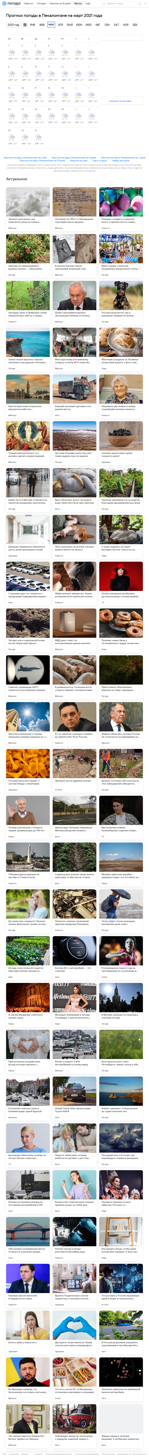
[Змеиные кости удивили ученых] (74, 771)
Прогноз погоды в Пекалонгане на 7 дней (123, 157)
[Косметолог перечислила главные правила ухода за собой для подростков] (74, 1192)
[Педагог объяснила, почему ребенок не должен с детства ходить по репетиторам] (74, 1145)
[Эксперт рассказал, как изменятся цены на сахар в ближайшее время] (28, 209)
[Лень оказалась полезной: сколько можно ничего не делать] (74, 537)
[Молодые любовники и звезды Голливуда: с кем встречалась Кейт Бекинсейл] (74, 1005)
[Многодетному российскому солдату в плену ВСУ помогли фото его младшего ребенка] (74, 350)
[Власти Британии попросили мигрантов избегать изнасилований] (28, 396)
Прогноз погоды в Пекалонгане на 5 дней (74, 157)
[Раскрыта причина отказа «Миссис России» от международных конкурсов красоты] (121, 1192)
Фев (42, 24)
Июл (89, 24)
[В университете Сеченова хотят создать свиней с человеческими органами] (74, 677)
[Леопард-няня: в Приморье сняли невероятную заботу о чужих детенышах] (28, 303)
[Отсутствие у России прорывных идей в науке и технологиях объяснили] (121, 1286)
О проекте (38, 1454)
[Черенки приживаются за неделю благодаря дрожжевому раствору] (121, 490)
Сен (107, 24)
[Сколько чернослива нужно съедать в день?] (121, 443)
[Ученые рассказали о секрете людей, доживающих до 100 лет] (28, 818)
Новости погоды (78, 160)
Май (70, 24)
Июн (79, 24)
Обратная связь (108, 1454)
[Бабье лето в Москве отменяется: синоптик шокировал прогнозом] (28, 490)
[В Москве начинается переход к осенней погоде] (121, 1005)
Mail (4, 1454)
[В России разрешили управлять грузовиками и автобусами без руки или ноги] (121, 1332)
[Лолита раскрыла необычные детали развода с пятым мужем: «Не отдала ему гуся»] (121, 584)
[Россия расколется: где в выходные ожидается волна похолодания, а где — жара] (121, 303)
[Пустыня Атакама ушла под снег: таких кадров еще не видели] (74, 443)
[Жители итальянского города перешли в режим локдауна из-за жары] (28, 724)
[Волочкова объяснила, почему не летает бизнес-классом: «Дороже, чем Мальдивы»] (28, 1145)
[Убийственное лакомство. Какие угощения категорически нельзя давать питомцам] (74, 584)
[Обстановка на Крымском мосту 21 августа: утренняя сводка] (28, 1239)
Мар (51, 24)
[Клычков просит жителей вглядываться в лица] (28, 1286)
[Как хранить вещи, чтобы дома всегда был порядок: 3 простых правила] (121, 1239)
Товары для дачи (120, 160)
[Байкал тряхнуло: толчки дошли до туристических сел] (121, 1098)
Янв (32, 24)
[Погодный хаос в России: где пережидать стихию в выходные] (121, 1145)
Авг (97, 24)
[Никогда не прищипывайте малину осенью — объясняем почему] (28, 256)
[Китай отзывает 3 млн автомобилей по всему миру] (74, 1052)
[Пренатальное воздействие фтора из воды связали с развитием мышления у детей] (28, 1052)
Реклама (24, 1454)
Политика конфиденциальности (58, 1454)
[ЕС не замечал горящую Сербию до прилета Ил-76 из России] (74, 724)
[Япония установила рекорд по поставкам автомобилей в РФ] (28, 1192)
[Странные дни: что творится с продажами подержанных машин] (28, 584)
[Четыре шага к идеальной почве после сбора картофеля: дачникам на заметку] (28, 630)
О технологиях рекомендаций (86, 1454)
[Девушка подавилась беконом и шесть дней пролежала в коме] (28, 537)
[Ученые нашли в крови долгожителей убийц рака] (74, 1239)
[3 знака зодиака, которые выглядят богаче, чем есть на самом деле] (121, 537)
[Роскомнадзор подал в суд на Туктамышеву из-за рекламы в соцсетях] (121, 958)
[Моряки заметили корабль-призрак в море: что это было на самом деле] (121, 864)
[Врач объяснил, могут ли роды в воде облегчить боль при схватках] (74, 490)
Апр (60, 24)
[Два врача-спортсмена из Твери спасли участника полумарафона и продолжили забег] (74, 1332)
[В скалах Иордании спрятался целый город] (28, 1005)
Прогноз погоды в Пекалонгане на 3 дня (25, 157)
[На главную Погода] (13, 3)
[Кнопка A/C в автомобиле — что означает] (74, 958)
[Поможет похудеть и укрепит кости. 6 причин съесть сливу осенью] (121, 209)
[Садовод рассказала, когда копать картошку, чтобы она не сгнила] (74, 864)
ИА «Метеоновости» (137, 1454)
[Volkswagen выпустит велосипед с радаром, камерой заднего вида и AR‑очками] (74, 1426)
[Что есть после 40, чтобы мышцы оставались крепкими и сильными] (74, 1379)
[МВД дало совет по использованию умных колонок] (74, 630)
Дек (135, 24)
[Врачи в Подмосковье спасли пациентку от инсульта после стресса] (74, 1286)
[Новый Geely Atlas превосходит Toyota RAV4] (74, 1098)
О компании (14, 1454)
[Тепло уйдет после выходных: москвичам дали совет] (121, 911)
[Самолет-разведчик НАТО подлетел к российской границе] (28, 677)
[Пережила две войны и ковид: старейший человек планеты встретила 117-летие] (121, 396)
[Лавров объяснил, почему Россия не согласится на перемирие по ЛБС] (121, 724)
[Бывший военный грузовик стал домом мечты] (74, 396)
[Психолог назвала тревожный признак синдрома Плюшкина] (74, 911)
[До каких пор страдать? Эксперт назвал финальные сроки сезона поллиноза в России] (28, 911)
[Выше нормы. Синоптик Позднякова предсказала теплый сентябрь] (121, 256)
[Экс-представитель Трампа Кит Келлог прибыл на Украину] (28, 1426)
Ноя (125, 24)
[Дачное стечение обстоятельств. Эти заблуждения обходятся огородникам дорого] (121, 771)
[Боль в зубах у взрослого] (28, 1332)
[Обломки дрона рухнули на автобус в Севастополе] (28, 864)
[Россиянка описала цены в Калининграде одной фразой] (28, 1098)
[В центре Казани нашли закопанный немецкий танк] (74, 256)
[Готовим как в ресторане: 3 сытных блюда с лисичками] (28, 771)
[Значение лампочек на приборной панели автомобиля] (121, 1379)
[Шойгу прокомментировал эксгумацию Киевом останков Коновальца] (74, 303)
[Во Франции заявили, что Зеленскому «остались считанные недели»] (28, 1379)
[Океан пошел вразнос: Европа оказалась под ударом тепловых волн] (28, 350)
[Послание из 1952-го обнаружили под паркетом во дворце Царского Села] (74, 209)
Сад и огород (99, 160)
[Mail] (4, 3)
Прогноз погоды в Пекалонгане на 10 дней (42, 160)
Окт (116, 24)
